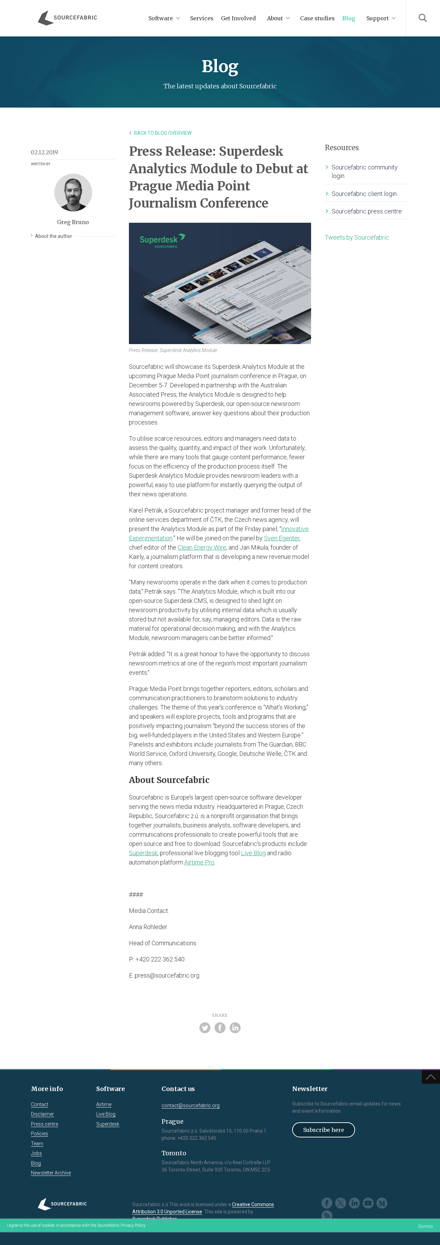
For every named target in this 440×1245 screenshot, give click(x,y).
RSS (326, 1215)
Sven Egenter (281, 538)
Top (431, 1077)
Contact (39, 1104)
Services (201, 18)
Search (422, 18)
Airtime (103, 1104)
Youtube (368, 1203)
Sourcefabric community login (365, 171)
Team (37, 1143)
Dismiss (425, 1226)
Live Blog (253, 853)
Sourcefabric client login (364, 193)
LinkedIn (354, 1203)
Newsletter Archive (51, 1173)
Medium (381, 1203)
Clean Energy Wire (202, 547)
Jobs (36, 1153)
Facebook (220, 1027)
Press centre (44, 1124)
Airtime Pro (199, 862)
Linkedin (235, 1027)
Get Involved (238, 18)
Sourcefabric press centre (367, 211)
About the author (53, 236)
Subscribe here (323, 1129)
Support (377, 18)
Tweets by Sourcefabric (357, 237)
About (275, 18)
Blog (348, 18)
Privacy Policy (133, 1225)
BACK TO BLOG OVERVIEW (162, 133)
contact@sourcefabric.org (191, 1105)
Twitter (204, 1027)
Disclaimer (42, 1114)
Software (160, 18)
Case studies (317, 18)
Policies (39, 1133)
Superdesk (143, 853)
